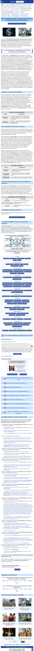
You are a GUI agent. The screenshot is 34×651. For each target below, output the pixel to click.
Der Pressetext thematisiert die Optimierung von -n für (18, 490)
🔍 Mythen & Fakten (13, 273)
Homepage (29, 4)
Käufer (26, 13)
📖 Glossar (14, 260)
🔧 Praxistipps (17, 264)
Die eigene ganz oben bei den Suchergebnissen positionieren (18, 433)
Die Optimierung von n (11, 549)
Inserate (19, 4)
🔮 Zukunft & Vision (8, 324)
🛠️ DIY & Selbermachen (16, 307)
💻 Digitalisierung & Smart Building (26, 296)
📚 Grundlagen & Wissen (10, 264)
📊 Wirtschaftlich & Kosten (7, 277)
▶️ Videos (19, 260)
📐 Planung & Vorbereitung (9, 300)
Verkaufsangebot (15, 15)
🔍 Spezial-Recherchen (12, 330)
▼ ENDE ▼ (32, 650)
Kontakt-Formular (23, 374)
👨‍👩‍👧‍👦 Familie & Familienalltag (8, 286)
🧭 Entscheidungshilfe (27, 271)
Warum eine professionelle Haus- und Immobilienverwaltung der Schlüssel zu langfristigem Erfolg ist (9, 624)
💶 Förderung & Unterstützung (12, 303)
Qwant (25, 580)
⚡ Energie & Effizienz (6, 296)
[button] (17, 354)
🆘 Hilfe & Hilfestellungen (25, 307)
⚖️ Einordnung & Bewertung (18, 271)
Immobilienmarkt (14, 13)
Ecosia (21, 580)
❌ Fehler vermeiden (13, 309)
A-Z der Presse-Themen (14, 8)
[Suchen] (25, 2)
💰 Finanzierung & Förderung (17, 277)
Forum (10, 6)
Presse (13, 4)
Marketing (4, 15)
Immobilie (22, 12)
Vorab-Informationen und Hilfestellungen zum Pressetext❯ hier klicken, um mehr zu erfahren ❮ (17, 51)
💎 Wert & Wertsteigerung (27, 277)
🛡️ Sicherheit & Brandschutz (15, 296)
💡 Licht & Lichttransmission (17, 326)
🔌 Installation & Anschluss (22, 303)
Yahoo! (17, 582)
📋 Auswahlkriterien (21, 273)
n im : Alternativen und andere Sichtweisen (16, 451)
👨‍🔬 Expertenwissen (13, 258)
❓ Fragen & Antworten (20, 258)
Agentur (16, 12)
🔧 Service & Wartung (25, 300)
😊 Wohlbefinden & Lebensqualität (18, 284)
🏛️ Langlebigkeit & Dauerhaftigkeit (17, 292)
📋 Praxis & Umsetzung (8, 307)
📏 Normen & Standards (16, 324)
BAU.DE (13, 1)
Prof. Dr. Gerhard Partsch (7, 356)
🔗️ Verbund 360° (6, 258)
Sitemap (17, 644)
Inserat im (15, 187)
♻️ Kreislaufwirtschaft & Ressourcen (22, 313)
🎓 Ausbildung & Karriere (21, 330)
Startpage (30, 580)
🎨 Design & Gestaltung (26, 286)
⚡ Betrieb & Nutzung (18, 300)
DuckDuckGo (15, 580)
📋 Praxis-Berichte (5, 330)
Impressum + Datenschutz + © (17, 646)
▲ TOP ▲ (32, 648)
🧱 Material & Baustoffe (28, 290)
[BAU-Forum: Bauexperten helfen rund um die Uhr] (2, 7)
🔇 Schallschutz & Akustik (25, 324)
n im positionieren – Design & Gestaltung (16, 547)
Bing (7, 580)
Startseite (6, 644)
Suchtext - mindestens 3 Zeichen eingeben (10, 565)
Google (3, 580)
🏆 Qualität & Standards (24, 264)
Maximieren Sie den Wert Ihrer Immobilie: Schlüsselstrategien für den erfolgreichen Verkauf (25, 609)
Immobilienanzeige (5, 13)
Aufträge (24, 4)
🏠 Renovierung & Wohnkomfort (18, 290)
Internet (21, 13)
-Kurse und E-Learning (9, 530)
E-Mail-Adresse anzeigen (12, 374)
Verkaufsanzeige (24, 15)
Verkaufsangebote (25, 99)
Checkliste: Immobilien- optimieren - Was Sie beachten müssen (18, 535)
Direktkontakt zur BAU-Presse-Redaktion (17, 217)
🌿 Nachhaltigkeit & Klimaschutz (11, 313)
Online (8, 15)
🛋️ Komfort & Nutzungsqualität (7, 284)
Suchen (22, 641)
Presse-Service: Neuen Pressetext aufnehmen (17, 23)
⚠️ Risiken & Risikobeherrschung (8, 271)
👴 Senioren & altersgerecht (17, 286)
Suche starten (17, 569)
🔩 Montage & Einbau (20, 309)
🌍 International (29, 330)
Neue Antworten (21, 6)
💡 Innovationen (27, 258)
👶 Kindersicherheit (28, 284)
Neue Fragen (28, 6)
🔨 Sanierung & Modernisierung (7, 290)
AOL (11, 580)
